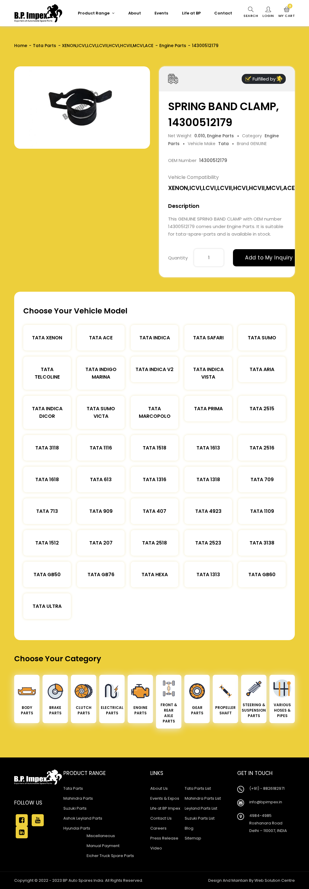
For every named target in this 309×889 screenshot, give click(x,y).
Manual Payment (103, 846)
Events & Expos (164, 798)
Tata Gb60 (262, 574)
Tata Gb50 (47, 574)
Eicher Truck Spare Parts (110, 856)
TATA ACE (101, 337)
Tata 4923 (208, 511)
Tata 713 (47, 511)
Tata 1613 (208, 447)
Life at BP (191, 13)
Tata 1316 (154, 479)
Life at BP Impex (165, 808)
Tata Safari (208, 337)
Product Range (94, 13)
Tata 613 (101, 479)
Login (268, 15)
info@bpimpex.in (265, 802)
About (134, 13)
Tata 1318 (208, 479)
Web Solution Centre (274, 880)
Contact (223, 13)
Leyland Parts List (201, 808)
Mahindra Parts (78, 798)
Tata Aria (262, 369)
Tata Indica (154, 337)
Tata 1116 (101, 447)
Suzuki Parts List (200, 818)
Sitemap (193, 838)
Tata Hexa (155, 574)
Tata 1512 (47, 542)
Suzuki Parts (75, 808)
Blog (189, 828)
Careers (158, 828)
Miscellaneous (101, 836)
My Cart (287, 12)
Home (20, 46)
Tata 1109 (262, 511)
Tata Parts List (198, 788)
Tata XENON (47, 337)
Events (161, 13)
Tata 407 (154, 511)
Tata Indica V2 (154, 369)
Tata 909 (101, 511)
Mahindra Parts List (203, 798)
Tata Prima (208, 408)
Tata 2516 (262, 447)
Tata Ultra (47, 606)
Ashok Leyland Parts (82, 818)
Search (251, 15)
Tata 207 (101, 542)
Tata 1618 (47, 479)
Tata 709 (262, 479)
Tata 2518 (154, 542)
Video (156, 848)
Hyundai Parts (76, 828)
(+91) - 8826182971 (267, 788)
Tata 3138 (262, 542)
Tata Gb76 (101, 574)
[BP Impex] (38, 13)
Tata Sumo (262, 337)
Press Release (164, 838)
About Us (159, 788)
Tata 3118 (47, 447)
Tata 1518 (154, 447)
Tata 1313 (208, 574)
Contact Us (161, 818)
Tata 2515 (262, 408)
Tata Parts (44, 46)
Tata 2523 (208, 542)
